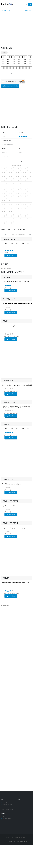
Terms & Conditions (11, 841)
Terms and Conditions (20, 89)
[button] (15, 330)
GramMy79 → (27, 10)
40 (5, 234)
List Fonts (4, 802)
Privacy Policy (20, 841)
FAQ (3, 816)
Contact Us (4, 821)
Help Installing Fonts (6, 818)
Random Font (5, 807)
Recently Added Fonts (7, 804)
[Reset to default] (30, 234)
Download (11, 255)
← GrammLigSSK (6, 10)
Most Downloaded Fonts (8, 809)
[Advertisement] (16, 29)
